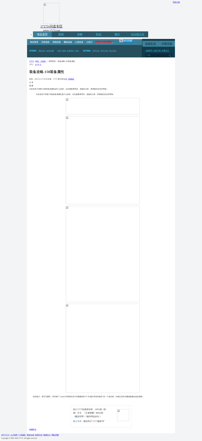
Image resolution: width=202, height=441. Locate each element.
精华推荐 (34, 42)
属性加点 (42, 51)
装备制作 (70, 51)
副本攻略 (50, 51)
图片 (117, 34)
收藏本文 (32, 429)
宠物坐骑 (56, 42)
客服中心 (47, 435)
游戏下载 (157, 51)
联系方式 (38, 435)
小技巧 (89, 42)
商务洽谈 (30, 435)
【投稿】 (71, 79)
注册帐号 (148, 51)
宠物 (64, 51)
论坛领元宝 (137, 34)
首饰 (77, 51)
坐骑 (59, 51)
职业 (98, 34)
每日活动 (112, 51)
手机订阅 (176, 2)
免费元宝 (165, 51)
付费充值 (166, 43)
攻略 (80, 34)
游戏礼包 (150, 43)
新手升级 (104, 51)
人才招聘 (13, 435)
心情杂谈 (79, 42)
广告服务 (22, 435)
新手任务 (96, 51)
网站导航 (55, 435)
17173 (31, 61)
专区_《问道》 (41, 61)
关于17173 (5, 435)
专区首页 (42, 34)
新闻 (61, 34)
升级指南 (45, 42)
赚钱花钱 (68, 42)
